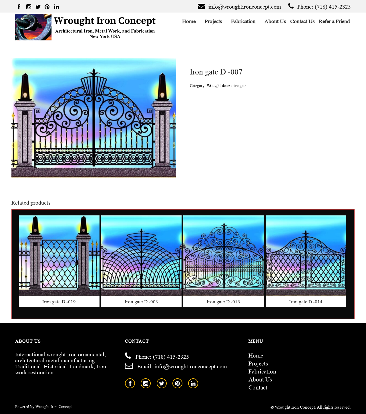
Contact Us (303, 21)
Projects (213, 21)
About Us (275, 21)
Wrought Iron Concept (53, 407)
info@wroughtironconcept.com (244, 6)
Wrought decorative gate (226, 86)
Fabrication (243, 21)
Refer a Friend (334, 21)
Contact (257, 387)
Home (189, 21)
